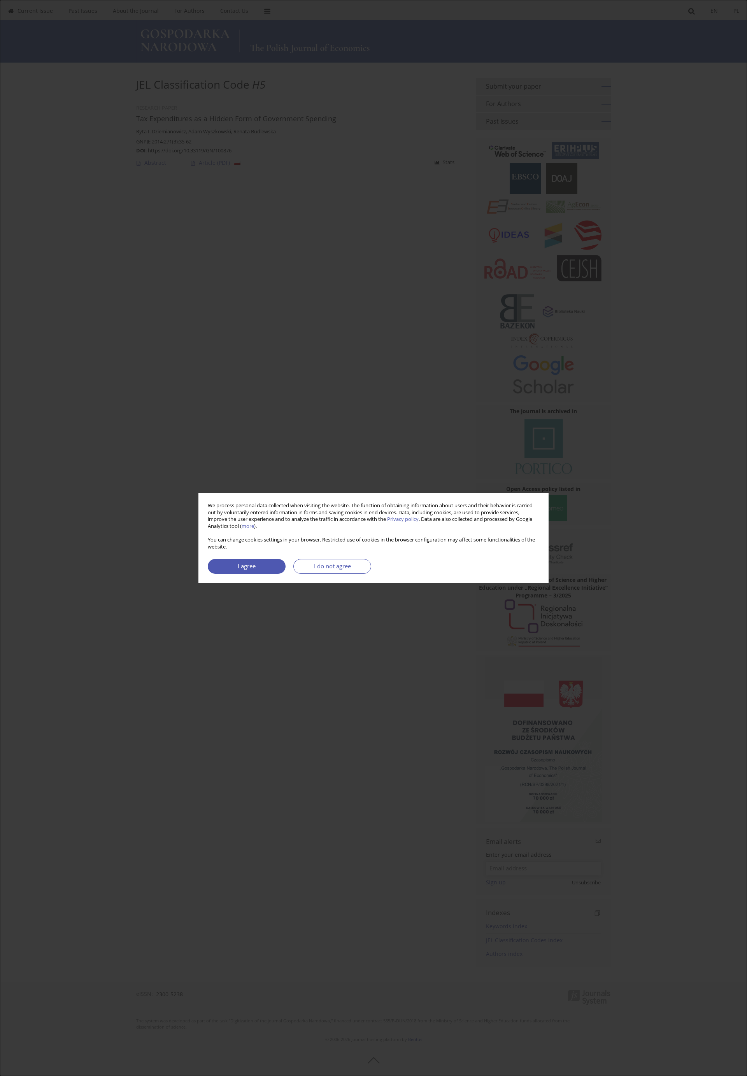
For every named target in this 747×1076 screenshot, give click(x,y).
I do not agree (332, 566)
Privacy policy (403, 519)
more (248, 526)
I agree (247, 566)
